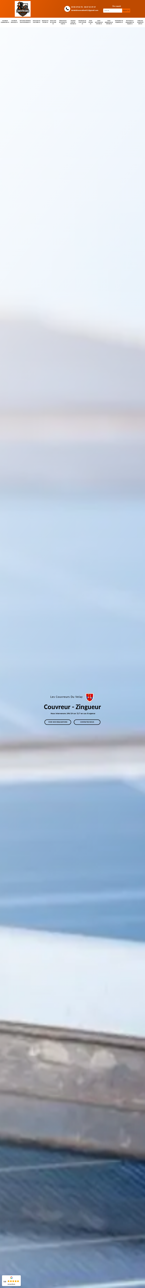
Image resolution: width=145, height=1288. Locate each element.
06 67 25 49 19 (90, 7)
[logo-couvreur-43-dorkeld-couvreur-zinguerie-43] (23, 9)
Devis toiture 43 (90, 22)
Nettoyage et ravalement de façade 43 (130, 22)
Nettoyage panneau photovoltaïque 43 (25, 21)
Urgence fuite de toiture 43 (73, 22)
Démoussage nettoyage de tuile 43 (63, 22)
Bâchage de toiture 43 (45, 21)
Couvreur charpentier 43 (5, 21)
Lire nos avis (11, 1284)
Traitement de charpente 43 (119, 21)
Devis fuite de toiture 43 (53, 22)
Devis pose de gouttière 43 (36, 21)
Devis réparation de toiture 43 (109, 22)
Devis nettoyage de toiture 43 (99, 22)
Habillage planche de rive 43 (140, 22)
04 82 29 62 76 (77, 7)
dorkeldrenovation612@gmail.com (84, 10)
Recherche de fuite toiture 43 (82, 22)
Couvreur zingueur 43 (14, 21)
